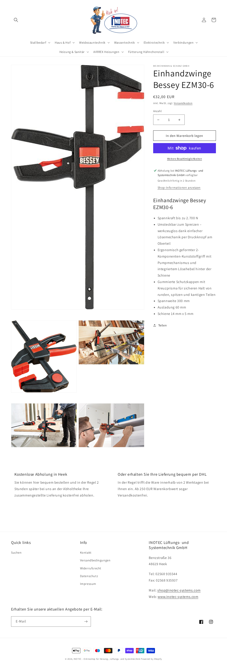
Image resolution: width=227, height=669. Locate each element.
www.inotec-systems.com (178, 596)
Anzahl (157, 111)
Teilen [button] (162, 325)
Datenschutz (89, 576)
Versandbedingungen (95, 560)
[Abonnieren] (86, 621)
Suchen (16, 553)
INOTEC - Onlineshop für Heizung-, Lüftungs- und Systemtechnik (107, 658)
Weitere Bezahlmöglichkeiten (184, 158)
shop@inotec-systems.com (179, 590)
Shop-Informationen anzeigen (179, 188)
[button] (16, 20)
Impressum (88, 584)
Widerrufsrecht (90, 568)
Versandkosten (183, 103)
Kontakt (86, 553)
